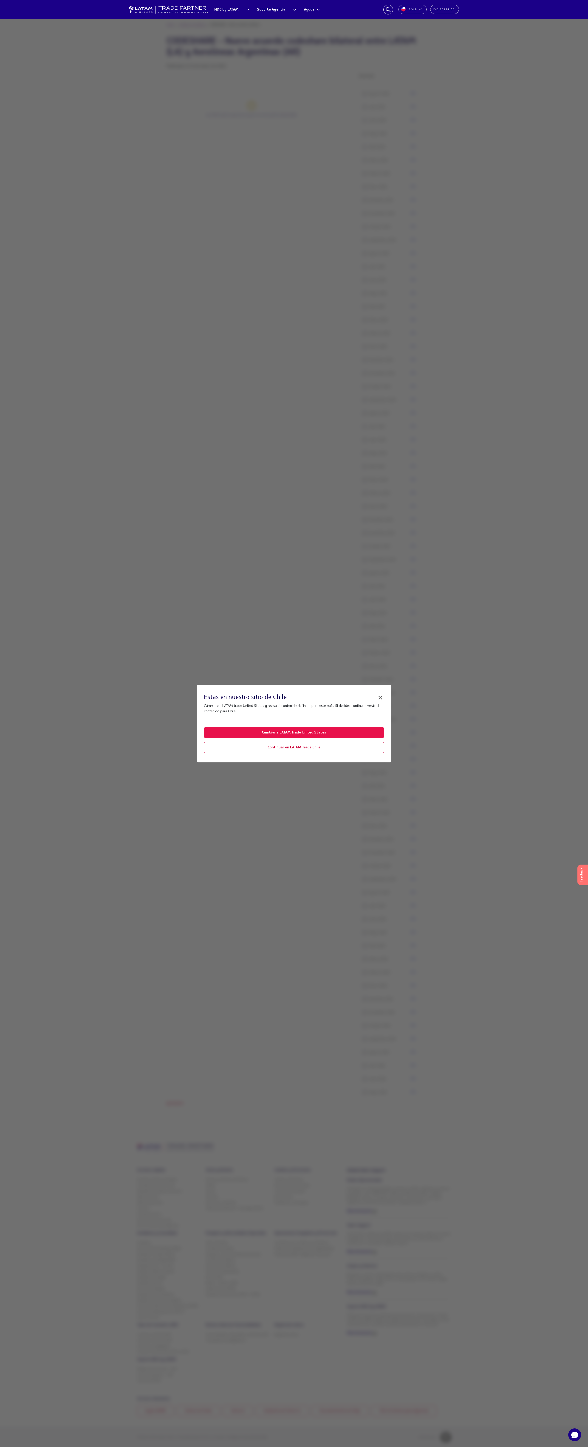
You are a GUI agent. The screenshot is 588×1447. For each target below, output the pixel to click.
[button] (574, 1434)
